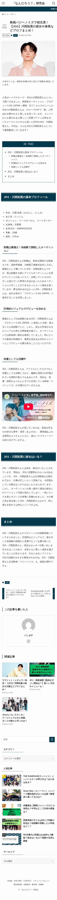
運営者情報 (18, 884)
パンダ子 (28, 635)
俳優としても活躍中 (20, 167)
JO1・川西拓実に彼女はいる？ (23, 171)
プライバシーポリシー (41, 881)
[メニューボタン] (3, 3)
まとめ (11, 176)
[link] (28, 641)
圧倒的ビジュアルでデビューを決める (28, 163)
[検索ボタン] (53, 3)
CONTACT (27, 881)
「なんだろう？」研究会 (28, 3)
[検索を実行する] (52, 739)
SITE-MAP (18, 881)
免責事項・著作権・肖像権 (33, 884)
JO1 (15, 35)
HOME (9, 881)
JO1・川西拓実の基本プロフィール (25, 152)
